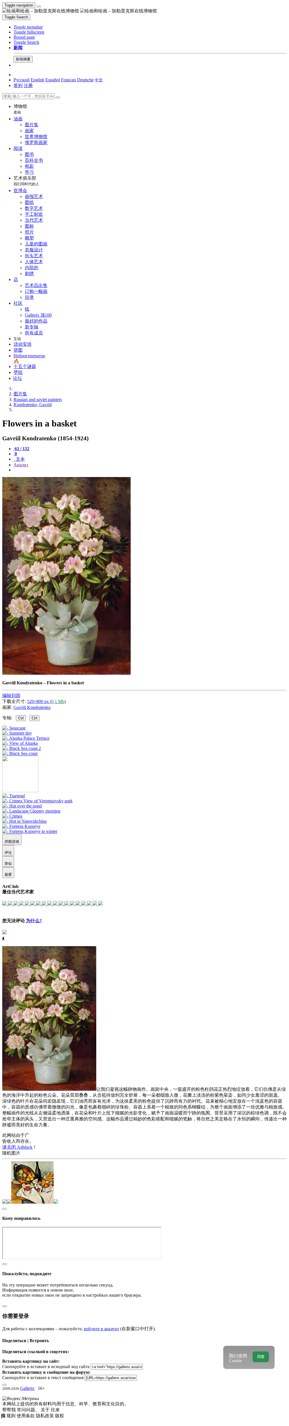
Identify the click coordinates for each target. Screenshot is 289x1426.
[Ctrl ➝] (13, 795)
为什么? (34, 920)
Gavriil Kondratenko (32, 707)
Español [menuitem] (52, 79)
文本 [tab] (20, 459)
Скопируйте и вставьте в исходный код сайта (45, 1366)
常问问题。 (29, 1409)
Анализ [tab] (21, 464)
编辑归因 (11, 695)
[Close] (58, 97)
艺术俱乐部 (26, 181)
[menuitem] (99, 79)
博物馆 (20, 109)
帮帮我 (9, 1409)
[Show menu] (38, 6)
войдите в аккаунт (101, 1328)
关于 (46, 1409)
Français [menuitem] (68, 79)
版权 (59, 1415)
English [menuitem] (37, 79)
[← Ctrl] (20, 753)
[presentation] (150, 470)
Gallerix (27, 1388)
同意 (260, 1357)
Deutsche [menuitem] (85, 79)
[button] (28, 27)
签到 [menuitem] (18, 85)
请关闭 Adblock (17, 1147)
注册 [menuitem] (28, 85)
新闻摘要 (23, 59)
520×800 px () (46, 701)
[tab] (21, 448)
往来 (55, 1409)
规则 (11, 1415)
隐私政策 (45, 1415)
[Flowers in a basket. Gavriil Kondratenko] (66, 673)
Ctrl (21, 718)
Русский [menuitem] (22, 79)
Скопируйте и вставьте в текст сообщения (43, 1377)
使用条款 (26, 1415)
